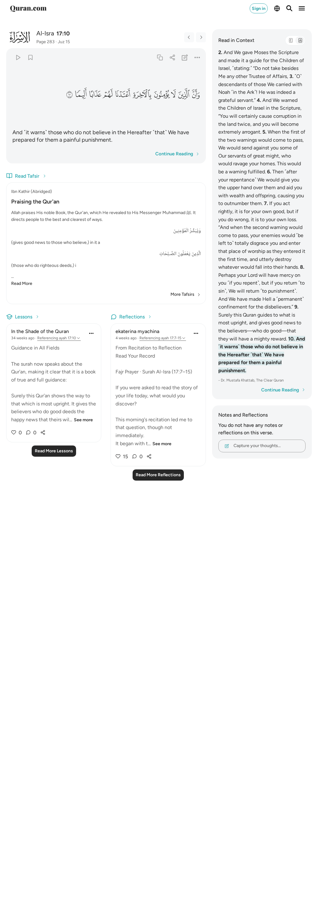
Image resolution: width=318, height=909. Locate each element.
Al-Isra (45, 33)
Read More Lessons (54, 451)
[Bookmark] (30, 57)
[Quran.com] (28, 8)
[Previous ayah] (189, 37)
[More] (197, 57)
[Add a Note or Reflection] (184, 57)
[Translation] (300, 40)
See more (83, 420)
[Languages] (277, 8)
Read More (21, 283)
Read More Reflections (158, 474)
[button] (196, 94)
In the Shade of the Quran (40, 331)
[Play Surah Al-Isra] (17, 57)
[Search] (289, 8)
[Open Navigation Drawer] (302, 8)
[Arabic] (290, 40)
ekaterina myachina (137, 331)
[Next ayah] (201, 37)
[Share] (172, 57)
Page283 (45, 41)
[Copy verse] (159, 57)
